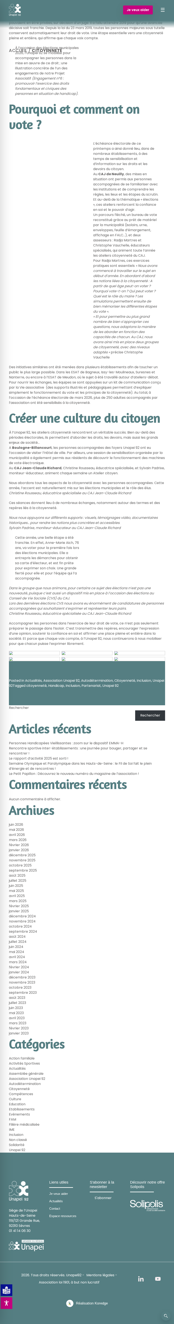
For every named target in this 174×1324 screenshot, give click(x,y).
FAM (12, 1119)
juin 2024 (16, 946)
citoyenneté (36, 685)
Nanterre (16, 377)
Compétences (21, 1094)
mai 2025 (16, 890)
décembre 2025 (22, 855)
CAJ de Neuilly (111, 174)
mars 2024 (18, 962)
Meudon (69, 377)
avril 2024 (17, 957)
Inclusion (144, 680)
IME (12, 1129)
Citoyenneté (124, 680)
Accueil (18, 50)
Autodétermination (97, 680)
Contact (54, 1208)
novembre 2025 (22, 860)
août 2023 (17, 997)
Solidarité (16, 1144)
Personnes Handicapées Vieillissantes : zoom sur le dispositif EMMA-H (66, 743)
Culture (15, 1099)
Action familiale (22, 1058)
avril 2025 (17, 895)
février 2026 (19, 845)
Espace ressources (62, 1216)
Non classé (18, 1139)
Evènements (19, 1114)
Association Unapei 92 (61, 680)
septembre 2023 (23, 992)
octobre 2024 (20, 926)
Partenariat (91, 685)
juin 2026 (16, 824)
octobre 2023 (20, 987)
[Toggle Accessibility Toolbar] (6, 1303)
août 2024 (17, 936)
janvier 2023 (19, 1033)
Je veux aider (138, 10)
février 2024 (19, 967)
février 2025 (19, 906)
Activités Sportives (24, 1063)
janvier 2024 (19, 972)
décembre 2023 (22, 977)
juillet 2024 (18, 941)
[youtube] (158, 1279)
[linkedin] (141, 1279)
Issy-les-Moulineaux (117, 372)
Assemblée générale (26, 1073)
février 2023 (19, 1028)
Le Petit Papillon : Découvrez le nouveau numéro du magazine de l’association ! (74, 773)
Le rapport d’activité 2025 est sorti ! (38, 758)
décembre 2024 (22, 916)
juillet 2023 (17, 1002)
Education (17, 1104)
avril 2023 (17, 1018)
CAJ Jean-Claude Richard (38, 468)
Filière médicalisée (24, 1124)
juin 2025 (16, 885)
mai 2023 (16, 1012)
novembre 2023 (22, 982)
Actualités (33, 680)
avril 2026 (17, 834)
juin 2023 (16, 1007)
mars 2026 (18, 839)
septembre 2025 (23, 870)
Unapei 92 (110, 685)
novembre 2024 (22, 921)
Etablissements (22, 1109)
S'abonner (103, 1197)
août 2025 (17, 875)
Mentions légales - (101, 1275)
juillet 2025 (17, 880)
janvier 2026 (19, 850)
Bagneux (92, 372)
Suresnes (143, 372)
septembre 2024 (23, 931)
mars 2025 (18, 901)
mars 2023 (17, 1023)
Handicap (56, 685)
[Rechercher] (166, 1316)
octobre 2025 (20, 865)
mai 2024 (16, 951)
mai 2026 (16, 829)
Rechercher (19, 707)
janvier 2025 (19, 911)
